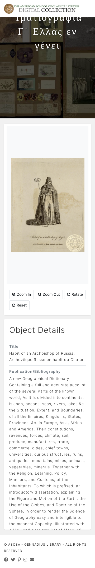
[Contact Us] (32, 559)
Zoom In (24, 294)
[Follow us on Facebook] (6, 559)
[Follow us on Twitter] (13, 559)
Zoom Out (51, 294)
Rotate (77, 294)
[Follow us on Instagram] (25, 559)
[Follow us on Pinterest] (19, 559)
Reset (22, 305)
